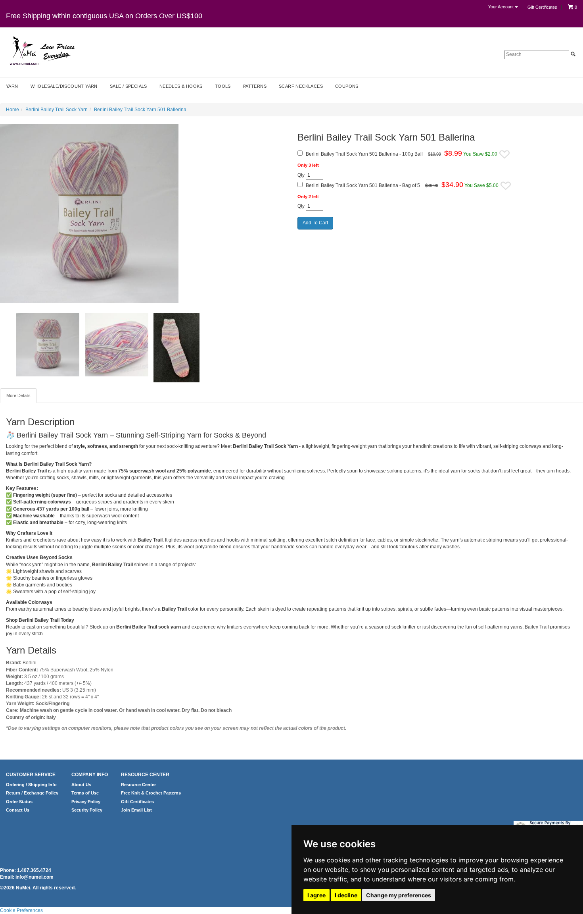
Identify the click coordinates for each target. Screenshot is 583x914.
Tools (223, 86)
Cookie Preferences (21, 910)
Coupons (347, 86)
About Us (81, 784)
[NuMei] (41, 51)
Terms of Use (85, 793)
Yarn (12, 86)
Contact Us (17, 810)
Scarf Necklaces (301, 86)
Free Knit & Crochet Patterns (151, 793)
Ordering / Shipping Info (31, 784)
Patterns (255, 86)
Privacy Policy (85, 801)
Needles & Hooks (181, 86)
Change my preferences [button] (398, 895)
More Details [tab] (18, 395)
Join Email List (136, 810)
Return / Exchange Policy (32, 793)
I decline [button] (346, 895)
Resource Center (138, 784)
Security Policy (86, 810)
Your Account (501, 6)
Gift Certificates (542, 7)
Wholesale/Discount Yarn (64, 86)
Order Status (19, 801)
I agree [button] (316, 895)
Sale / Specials (128, 86)
